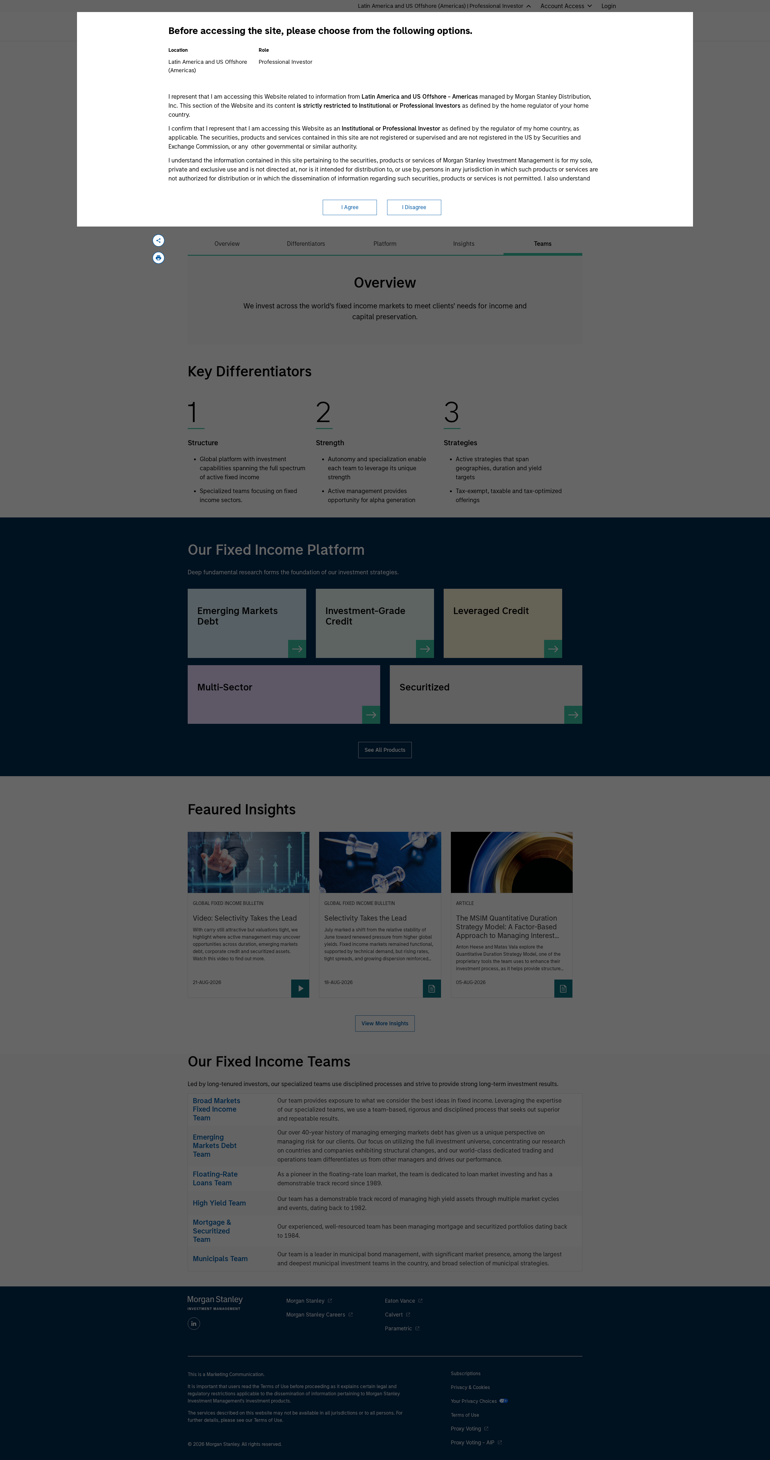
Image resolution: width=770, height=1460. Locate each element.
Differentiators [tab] (306, 243)
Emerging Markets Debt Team (215, 1146)
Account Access (562, 6)
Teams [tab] (543, 243)
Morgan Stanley (305, 1301)
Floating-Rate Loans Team (215, 1178)
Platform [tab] (385, 243)
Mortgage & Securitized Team (212, 1231)
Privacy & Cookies (470, 1387)
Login (609, 6)
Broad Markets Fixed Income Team (216, 1109)
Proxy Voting (466, 1428)
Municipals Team (220, 1258)
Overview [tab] (227, 243)
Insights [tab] (464, 243)
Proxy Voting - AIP (472, 1442)
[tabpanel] (385, 300)
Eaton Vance (400, 1301)
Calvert (394, 1314)
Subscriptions (466, 1373)
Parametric (398, 1328)
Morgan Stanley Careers (315, 1314)
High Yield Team (219, 1203)
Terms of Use (465, 1415)
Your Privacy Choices (475, 1401)
